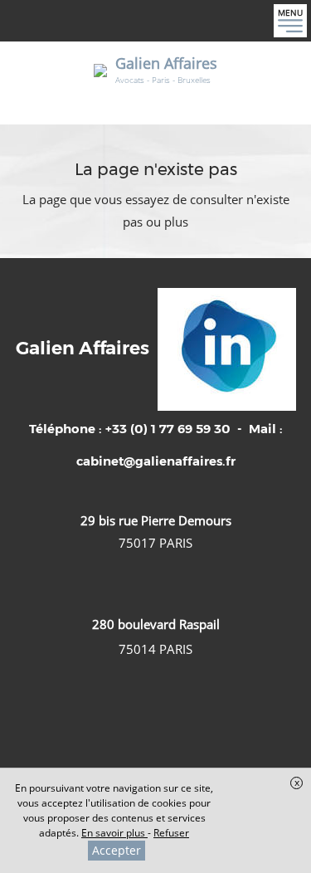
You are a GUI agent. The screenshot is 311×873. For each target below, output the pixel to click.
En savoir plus (114, 833)
